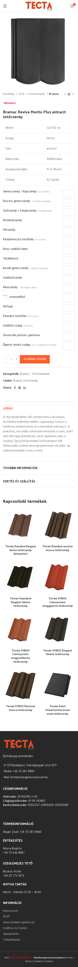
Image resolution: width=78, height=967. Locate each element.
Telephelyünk (11, 939)
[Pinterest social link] (19, 387)
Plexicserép (19, 287)
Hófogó (8, 306)
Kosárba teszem (35, 359)
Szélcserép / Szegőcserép (27, 210)
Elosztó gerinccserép (26, 201)
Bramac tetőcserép (25, 380)
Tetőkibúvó (10, 258)
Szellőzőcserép (12, 277)
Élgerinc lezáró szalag (29, 344)
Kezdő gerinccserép (25, 268)
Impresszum (10, 911)
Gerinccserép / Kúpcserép (26, 191)
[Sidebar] (5, 295)
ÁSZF (6, 916)
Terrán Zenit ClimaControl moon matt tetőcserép (57, 710)
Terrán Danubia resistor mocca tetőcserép (57, 548)
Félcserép (9, 230)
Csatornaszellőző (14, 297)
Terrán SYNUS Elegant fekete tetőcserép (57, 652)
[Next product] (73, 94)
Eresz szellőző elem (15, 249)
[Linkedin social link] (24, 387)
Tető (21, 94)
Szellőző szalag (18, 325)
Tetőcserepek (37, 94)
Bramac (54, 94)
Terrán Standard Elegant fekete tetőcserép (20, 602)
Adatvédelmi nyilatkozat (19, 922)
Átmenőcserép (12, 220)
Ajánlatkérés (11, 934)
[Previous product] (65, 94)
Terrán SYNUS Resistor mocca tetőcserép (20, 708)
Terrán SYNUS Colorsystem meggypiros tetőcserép (57, 602)
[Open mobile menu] (5, 6)
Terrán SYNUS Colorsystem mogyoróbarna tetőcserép (20, 656)
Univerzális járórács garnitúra (21, 335)
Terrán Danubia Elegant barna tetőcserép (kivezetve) (20, 550)
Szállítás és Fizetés (15, 928)
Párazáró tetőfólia (21, 316)
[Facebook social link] (15, 387)
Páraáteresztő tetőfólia (24, 239)
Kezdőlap (9, 94)
